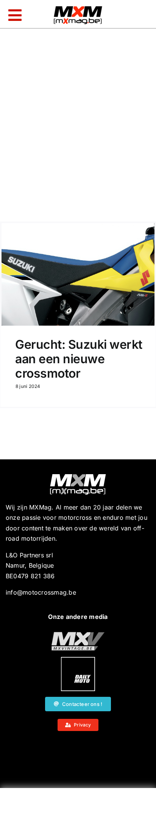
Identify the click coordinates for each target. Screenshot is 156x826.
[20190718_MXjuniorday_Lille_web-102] (78, 660)
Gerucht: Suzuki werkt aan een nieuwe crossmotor (78, 359)
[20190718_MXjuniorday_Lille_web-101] (78, 635)
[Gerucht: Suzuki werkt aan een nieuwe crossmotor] (78, 274)
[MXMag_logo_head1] (78, 8)
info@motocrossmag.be (41, 592)
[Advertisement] (78, 809)
